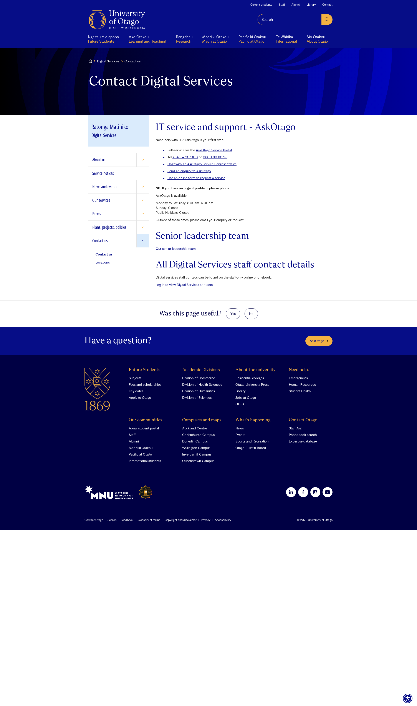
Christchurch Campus (198, 434)
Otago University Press (252, 384)
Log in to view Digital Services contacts (184, 284)
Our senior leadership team (176, 248)
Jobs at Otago (245, 397)
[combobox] (290, 19)
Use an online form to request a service (196, 178)
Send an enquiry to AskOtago (189, 171)
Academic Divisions (201, 370)
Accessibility (223, 519)
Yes (233, 313)
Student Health (300, 391)
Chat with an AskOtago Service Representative (202, 164)
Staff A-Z (295, 428)
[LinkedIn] (291, 492)
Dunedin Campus (195, 441)
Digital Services (108, 61)
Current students (261, 4)
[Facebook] (303, 492)
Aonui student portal (144, 428)
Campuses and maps (201, 420)
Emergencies (298, 378)
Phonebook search (303, 434)
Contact (327, 4)
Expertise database (303, 441)
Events (240, 434)
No (251, 313)
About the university (255, 370)
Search (112, 519)
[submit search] (327, 19)
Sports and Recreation (252, 441)
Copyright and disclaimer (181, 519)
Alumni (295, 4)
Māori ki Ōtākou (140, 447)
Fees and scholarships (145, 384)
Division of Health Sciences (202, 384)
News (239, 428)
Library (311, 4)
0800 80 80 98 (215, 157)
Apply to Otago (140, 397)
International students (145, 460)
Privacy (205, 519)
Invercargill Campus (196, 454)
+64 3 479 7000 (185, 157)
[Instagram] (315, 492)
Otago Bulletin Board (250, 447)
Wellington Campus (196, 447)
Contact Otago (303, 420)
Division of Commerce (198, 378)
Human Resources (302, 384)
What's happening (252, 420)
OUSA (240, 404)
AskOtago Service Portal (214, 150)
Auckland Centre (194, 428)
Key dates (136, 391)
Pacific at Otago (140, 454)
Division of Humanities (198, 391)
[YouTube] (328, 492)
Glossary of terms (149, 519)
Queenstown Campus (198, 460)
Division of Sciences (197, 397)
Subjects (135, 378)
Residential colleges (249, 378)
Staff (282, 4)
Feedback (127, 519)
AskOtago (317, 340)
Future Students (144, 370)
